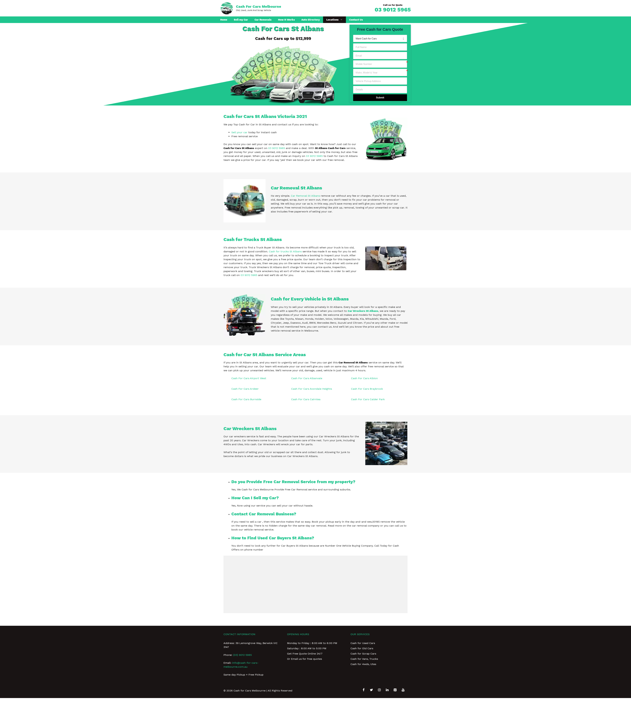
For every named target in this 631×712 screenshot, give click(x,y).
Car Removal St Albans (305, 195)
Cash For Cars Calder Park (368, 399)
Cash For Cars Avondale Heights (311, 388)
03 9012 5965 (393, 9)
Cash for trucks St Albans (285, 251)
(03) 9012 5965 (242, 654)
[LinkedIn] (387, 690)
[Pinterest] (395, 690)
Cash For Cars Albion (364, 378)
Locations (332, 19)
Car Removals (263, 19)
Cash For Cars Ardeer (245, 388)
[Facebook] (363, 690)
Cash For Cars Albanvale (306, 378)
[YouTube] (403, 690)
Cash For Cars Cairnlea (305, 399)
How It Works (286, 19)
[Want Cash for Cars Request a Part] (380, 38)
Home (223, 19)
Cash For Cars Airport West (248, 378)
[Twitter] (371, 690)
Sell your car (239, 132)
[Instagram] (379, 690)
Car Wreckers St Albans (363, 310)
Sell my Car (241, 19)
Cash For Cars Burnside (246, 399)
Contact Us (356, 19)
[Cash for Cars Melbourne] (226, 8)
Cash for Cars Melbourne (258, 6)
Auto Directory (310, 19)
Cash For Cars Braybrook (367, 388)
